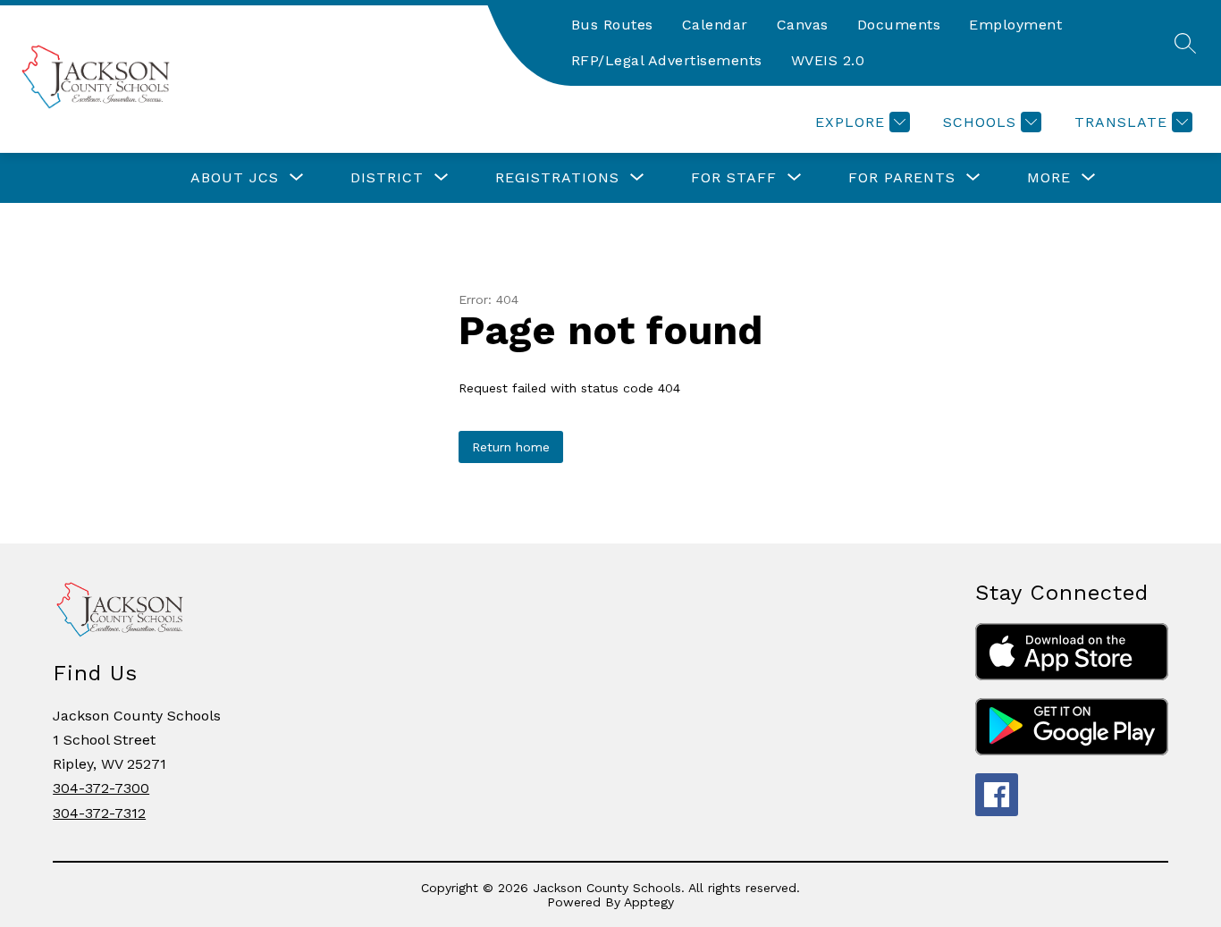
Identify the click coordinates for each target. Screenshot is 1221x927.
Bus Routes (612, 24)
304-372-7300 (101, 788)
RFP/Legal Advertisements (666, 60)
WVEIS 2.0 (828, 60)
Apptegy (649, 902)
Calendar (715, 24)
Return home (511, 447)
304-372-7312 (99, 813)
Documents (899, 24)
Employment (1015, 24)
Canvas (803, 24)
